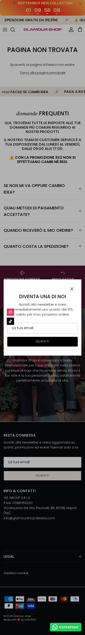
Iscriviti (42, 341)
